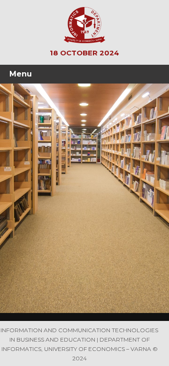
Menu (20, 73)
